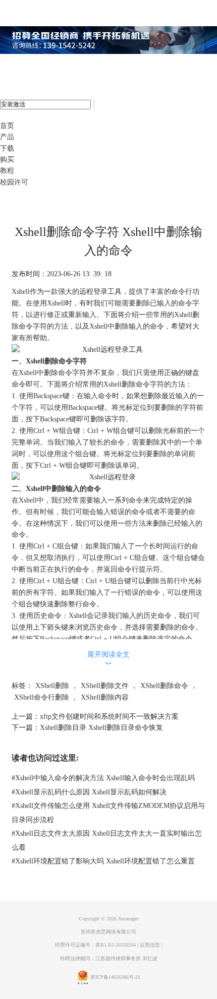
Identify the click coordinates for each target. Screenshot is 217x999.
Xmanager (128, 918)
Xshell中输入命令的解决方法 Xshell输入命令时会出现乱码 (103, 778)
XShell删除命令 (164, 686)
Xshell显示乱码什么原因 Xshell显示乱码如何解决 (89, 792)
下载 (7, 148)
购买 (7, 159)
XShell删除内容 (105, 697)
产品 (7, 137)
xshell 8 (49, 64)
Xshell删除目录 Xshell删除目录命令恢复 (101, 727)
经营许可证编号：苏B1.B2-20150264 (95, 945)
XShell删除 (52, 686)
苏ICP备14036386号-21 (115, 977)
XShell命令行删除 (41, 697)
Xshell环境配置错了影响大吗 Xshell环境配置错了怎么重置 (103, 861)
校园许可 (14, 182)
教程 (7, 170)
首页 (7, 126)
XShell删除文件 (105, 686)
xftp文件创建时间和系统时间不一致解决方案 (109, 716)
